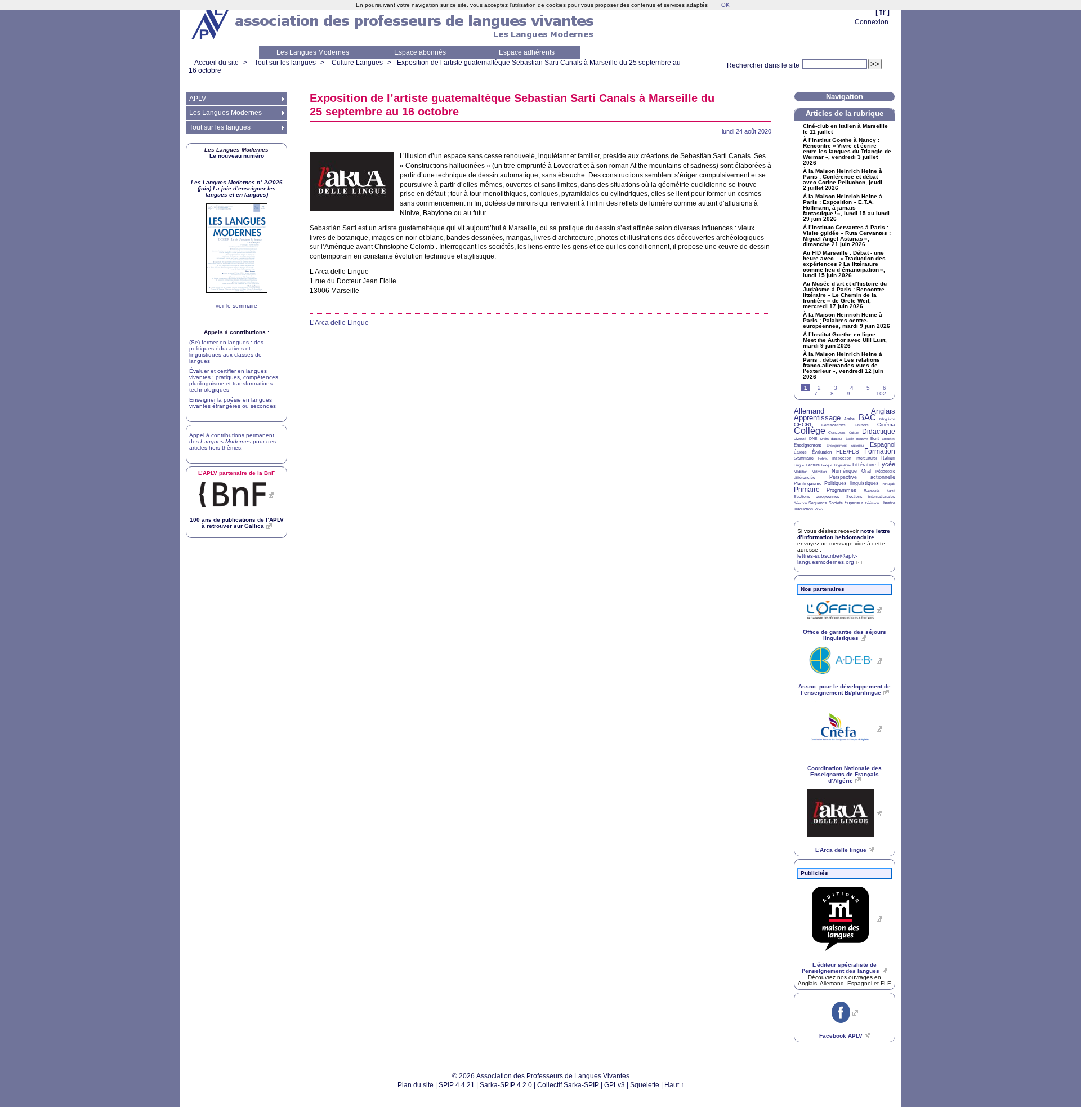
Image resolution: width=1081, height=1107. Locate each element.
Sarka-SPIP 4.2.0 (506, 1085)
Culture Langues (357, 62)
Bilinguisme (887, 419)
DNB (813, 439)
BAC (867, 417)
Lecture (813, 465)
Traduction (803, 509)
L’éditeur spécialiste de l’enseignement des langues (840, 968)
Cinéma (886, 425)
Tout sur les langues (285, 62)
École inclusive (857, 439)
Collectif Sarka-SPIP (568, 1085)
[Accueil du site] (211, 23)
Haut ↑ (674, 1085)
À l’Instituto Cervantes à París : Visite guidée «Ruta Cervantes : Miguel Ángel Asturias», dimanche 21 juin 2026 (847, 236)
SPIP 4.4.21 (457, 1085)
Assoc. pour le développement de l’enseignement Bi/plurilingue (844, 689)
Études (800, 452)
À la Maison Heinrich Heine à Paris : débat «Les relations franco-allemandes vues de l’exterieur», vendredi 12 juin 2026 (843, 366)
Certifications (833, 425)
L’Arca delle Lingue (339, 323)
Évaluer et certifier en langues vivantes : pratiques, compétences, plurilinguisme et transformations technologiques (234, 380)
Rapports (872, 490)
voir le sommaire (236, 306)
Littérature (864, 465)
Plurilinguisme (807, 483)
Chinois (862, 425)
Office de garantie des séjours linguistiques (844, 635)
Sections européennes (816, 497)
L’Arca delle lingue (840, 850)
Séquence (817, 503)
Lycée (886, 464)
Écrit (874, 439)
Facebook (841, 1036)
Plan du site (415, 1085)
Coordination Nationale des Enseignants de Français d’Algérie (844, 774)
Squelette (644, 1085)
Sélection (800, 503)
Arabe (849, 419)
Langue (799, 465)
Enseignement (807, 445)
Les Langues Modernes (312, 52)
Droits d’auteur (831, 439)
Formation (879, 451)
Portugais (888, 484)
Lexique (826, 465)
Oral (866, 471)
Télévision (872, 503)
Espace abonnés (420, 52)
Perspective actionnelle (862, 477)
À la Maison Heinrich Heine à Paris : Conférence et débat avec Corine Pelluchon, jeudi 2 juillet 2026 (842, 179)
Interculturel (866, 458)
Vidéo (819, 509)
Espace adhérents (527, 52)
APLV (197, 99)
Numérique (844, 471)
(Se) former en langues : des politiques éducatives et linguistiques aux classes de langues (226, 351)
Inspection (841, 458)
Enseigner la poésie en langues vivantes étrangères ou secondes (232, 403)
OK (725, 5)
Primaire (807, 490)
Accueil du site (216, 62)
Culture (854, 432)
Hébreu (823, 458)
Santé (891, 490)
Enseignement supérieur (846, 445)
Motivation (819, 471)
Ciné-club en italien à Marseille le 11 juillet (845, 129)
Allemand (809, 411)
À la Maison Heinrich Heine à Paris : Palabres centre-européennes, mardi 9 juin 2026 (846, 320)
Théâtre (888, 502)
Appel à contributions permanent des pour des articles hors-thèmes (232, 441)
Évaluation (822, 452)
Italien (888, 458)
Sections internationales (870, 497)
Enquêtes (888, 439)
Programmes (841, 490)
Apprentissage (817, 418)
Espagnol (882, 444)
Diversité (800, 439)
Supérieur (854, 502)
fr (882, 11)
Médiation (800, 471)
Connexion (871, 22)
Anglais (883, 411)
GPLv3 (614, 1085)
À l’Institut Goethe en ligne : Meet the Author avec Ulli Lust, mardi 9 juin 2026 (845, 340)
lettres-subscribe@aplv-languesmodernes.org (827, 559)
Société (836, 503)
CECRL (803, 424)
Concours (837, 432)
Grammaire (804, 458)
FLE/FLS (847, 451)
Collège (809, 430)
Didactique (878, 431)
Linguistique (842, 465)
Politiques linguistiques (851, 483)
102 (881, 393)
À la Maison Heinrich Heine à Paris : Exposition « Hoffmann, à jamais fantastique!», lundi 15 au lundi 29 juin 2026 (846, 208)
